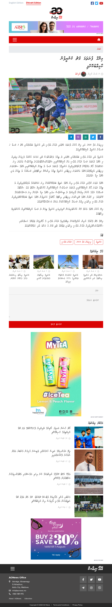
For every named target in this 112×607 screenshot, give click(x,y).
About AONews (15, 599)
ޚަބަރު (99, 49)
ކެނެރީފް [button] (98, 242)
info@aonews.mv (19, 591)
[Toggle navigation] (14, 39)
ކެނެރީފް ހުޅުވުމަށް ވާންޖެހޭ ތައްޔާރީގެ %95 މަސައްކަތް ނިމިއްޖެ (68, 278)
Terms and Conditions (61, 605)
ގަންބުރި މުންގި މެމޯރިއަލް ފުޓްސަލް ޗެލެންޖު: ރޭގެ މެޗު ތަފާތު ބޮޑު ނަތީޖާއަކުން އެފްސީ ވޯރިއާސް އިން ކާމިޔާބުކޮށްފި (43, 499)
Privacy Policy (77, 605)
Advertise (28, 599)
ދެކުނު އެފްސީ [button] (66, 242)
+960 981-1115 (18, 594)
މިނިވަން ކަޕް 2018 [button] (83, 242)
